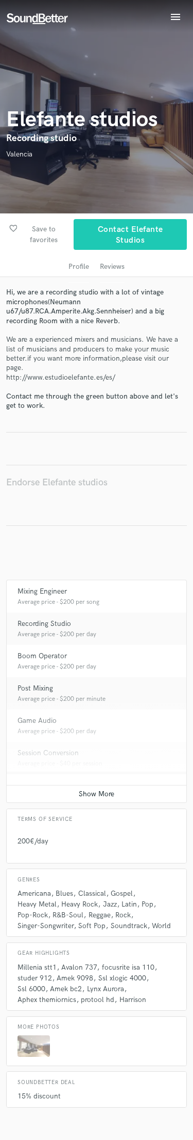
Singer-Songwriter (45, 925)
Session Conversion (48, 753)
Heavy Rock (79, 904)
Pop (147, 904)
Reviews (112, 266)
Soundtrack (129, 925)
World (161, 925)
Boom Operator (42, 656)
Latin (129, 904)
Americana (34, 893)
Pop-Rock (32, 915)
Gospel (122, 893)
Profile (78, 266)
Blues (64, 893)
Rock (123, 915)
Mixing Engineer (42, 591)
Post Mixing (35, 688)
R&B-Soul (67, 915)
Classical (92, 893)
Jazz (110, 904)
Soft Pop (92, 925)
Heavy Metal (37, 904)
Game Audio (37, 720)
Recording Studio (44, 623)
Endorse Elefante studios (57, 482)
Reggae (100, 915)
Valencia (19, 154)
